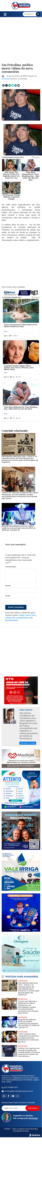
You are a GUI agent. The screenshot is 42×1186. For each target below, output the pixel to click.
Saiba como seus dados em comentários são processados (20, 618)
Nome (7, 586)
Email (7, 596)
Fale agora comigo (27, 743)
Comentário (10, 567)
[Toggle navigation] (5, 14)
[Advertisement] (21, 41)
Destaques (6, 79)
